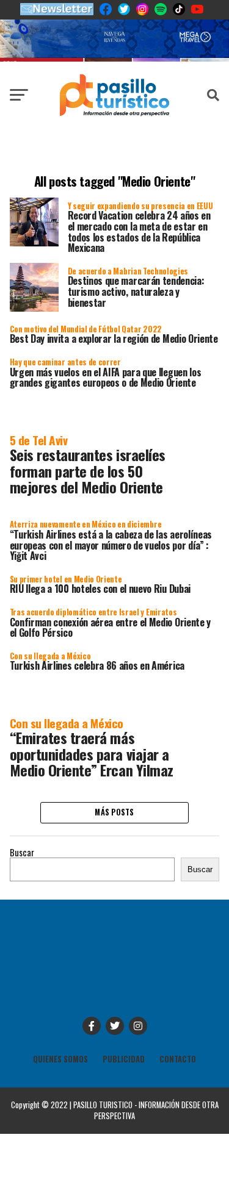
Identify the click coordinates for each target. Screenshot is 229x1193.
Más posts (114, 812)
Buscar (22, 852)
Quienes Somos (60, 1059)
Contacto (177, 1059)
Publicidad (124, 1059)
